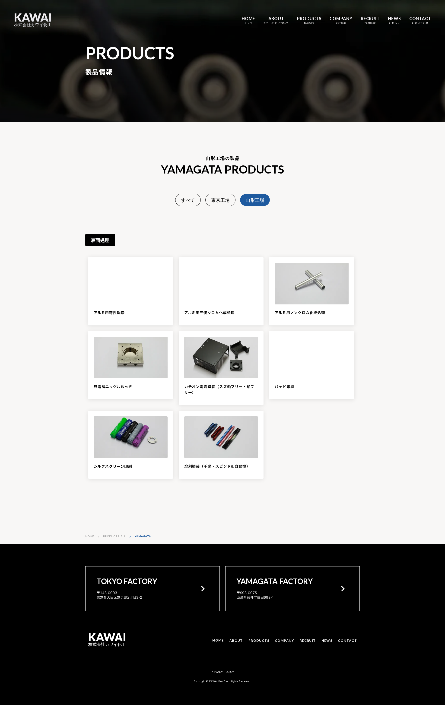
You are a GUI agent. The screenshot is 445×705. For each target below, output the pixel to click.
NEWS (327, 640)
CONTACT (347, 640)
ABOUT (236, 640)
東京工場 (220, 200)
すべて (188, 200)
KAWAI (33, 17)
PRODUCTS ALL (114, 536)
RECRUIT (308, 640)
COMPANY (284, 640)
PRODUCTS (258, 640)
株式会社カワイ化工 (33, 24)
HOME (89, 536)
